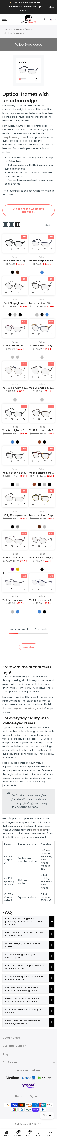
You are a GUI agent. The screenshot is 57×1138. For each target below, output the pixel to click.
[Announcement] (24, 6)
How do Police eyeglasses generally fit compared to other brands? (23, 921)
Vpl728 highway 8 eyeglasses (19, 388)
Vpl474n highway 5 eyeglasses (20, 430)
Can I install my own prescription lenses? (24, 1011)
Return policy (39, 829)
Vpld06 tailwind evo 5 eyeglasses (21, 345)
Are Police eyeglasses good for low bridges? (23, 956)
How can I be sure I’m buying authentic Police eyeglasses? (22, 989)
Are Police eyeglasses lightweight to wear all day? (24, 978)
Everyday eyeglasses (14, 137)
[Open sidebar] (4, 573)
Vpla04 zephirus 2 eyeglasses (19, 557)
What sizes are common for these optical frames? (24, 934)
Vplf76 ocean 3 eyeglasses (18, 472)
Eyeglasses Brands (22, 29)
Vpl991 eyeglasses (15, 303)
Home (7, 29)
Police (15, 257)
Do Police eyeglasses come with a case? (24, 945)
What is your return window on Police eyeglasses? (22, 1022)
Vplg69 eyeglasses (15, 515)
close (51, 7)
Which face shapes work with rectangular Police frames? (22, 1000)
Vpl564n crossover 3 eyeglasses (21, 600)
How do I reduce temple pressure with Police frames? (24, 967)
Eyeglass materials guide (26, 708)
